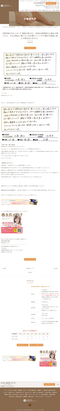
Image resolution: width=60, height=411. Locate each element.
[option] (30, 69)
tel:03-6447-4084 (5, 241)
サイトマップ (48, 396)
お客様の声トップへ (30, 268)
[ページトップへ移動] (58, 384)
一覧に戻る (30, 272)
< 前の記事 (4, 268)
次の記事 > (56, 268)
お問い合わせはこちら (51, 3)
